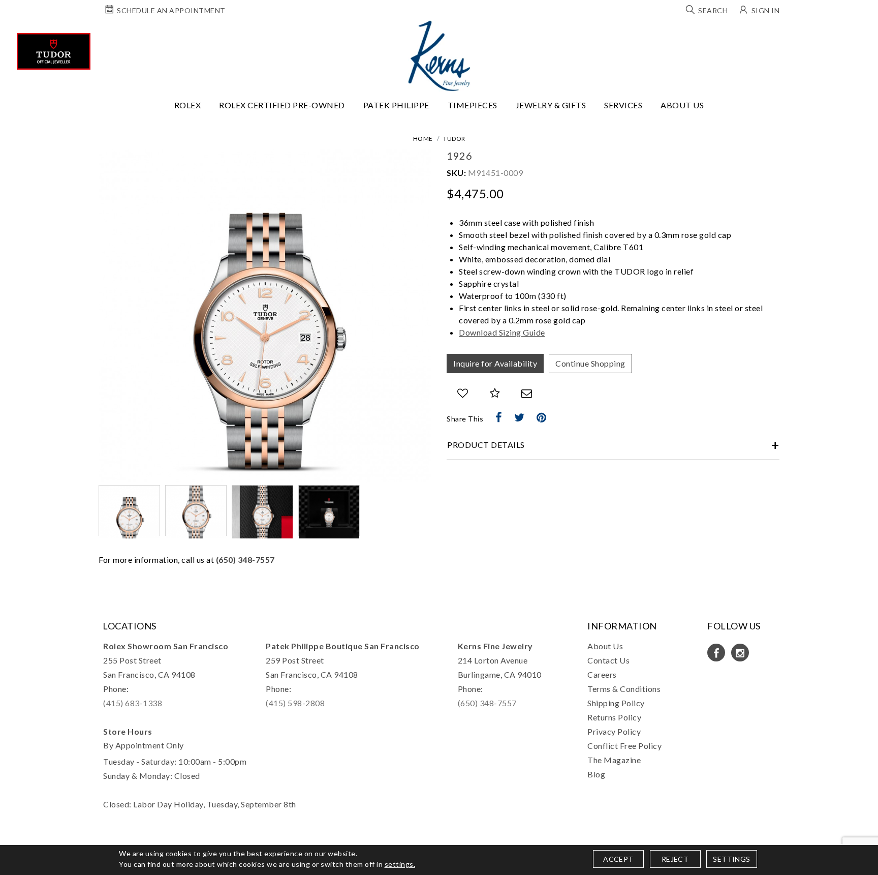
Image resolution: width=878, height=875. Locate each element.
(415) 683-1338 (132, 703)
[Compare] (495, 393)
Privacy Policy (614, 731)
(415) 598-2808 (295, 703)
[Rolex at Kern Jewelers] (861, 33)
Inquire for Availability (495, 363)
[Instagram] (740, 652)
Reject (675, 859)
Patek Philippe (396, 105)
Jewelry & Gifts (551, 105)
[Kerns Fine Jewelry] (439, 56)
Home (423, 138)
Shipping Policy (616, 703)
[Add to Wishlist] (463, 393)
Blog (596, 774)
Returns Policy (614, 717)
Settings (731, 859)
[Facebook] (499, 417)
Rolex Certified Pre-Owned (282, 105)
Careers (602, 674)
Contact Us (608, 660)
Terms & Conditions (624, 688)
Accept (618, 859)
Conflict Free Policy (624, 745)
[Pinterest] (542, 417)
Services (623, 105)
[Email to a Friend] (527, 393)
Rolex (187, 105)
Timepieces (472, 105)
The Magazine (614, 760)
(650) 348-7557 (245, 559)
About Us (682, 105)
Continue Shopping (590, 363)
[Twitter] (519, 417)
